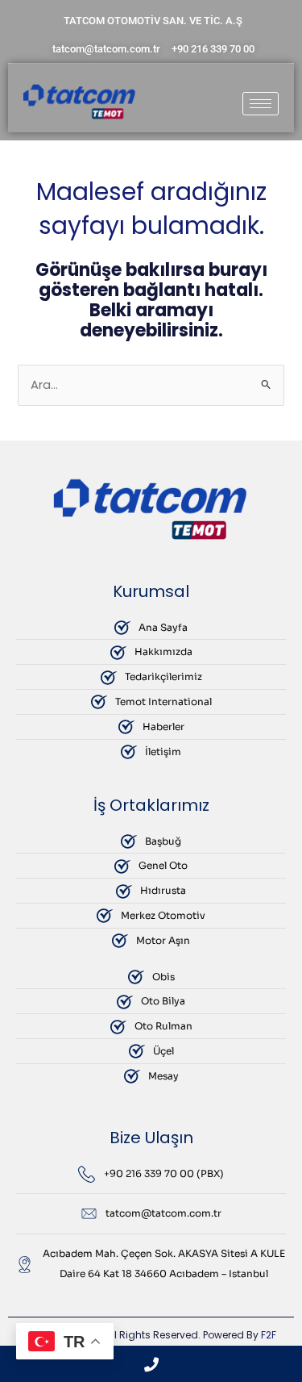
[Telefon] (151, 1364)
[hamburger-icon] (260, 103)
